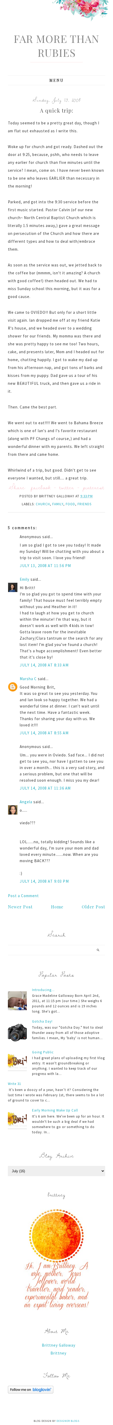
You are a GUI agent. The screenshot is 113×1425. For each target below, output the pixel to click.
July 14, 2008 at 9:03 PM (44, 881)
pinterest (93, 487)
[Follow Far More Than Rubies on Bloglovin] (30, 1391)
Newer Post (20, 906)
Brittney (58, 1353)
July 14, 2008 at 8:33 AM (44, 665)
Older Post (93, 906)
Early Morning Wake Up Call (55, 1110)
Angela (26, 801)
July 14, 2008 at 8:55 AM (44, 732)
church (43, 504)
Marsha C (28, 678)
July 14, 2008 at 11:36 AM (45, 788)
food (70, 504)
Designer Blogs (67, 1421)
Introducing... (43, 990)
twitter (66, 487)
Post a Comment (23, 895)
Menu (56, 80)
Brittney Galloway (58, 1345)
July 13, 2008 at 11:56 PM (45, 565)
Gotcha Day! (42, 1021)
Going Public (43, 1052)
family (57, 504)
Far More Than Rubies (56, 45)
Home (57, 906)
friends (84, 504)
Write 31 (14, 1084)
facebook (41, 487)
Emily (24, 579)
